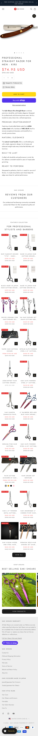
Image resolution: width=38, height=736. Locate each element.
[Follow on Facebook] (3, 714)
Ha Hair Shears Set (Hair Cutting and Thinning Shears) (28, 318)
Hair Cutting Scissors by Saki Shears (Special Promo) (10, 477)
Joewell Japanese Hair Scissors (11, 682)
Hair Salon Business (8, 705)
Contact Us (5, 653)
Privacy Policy (6, 659)
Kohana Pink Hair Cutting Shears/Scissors (9, 445)
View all (19, 555)
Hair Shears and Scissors (9, 698)
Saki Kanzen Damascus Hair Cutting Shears (9, 414)
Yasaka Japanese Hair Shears (10, 685)
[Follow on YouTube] (14, 714)
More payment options (19, 105)
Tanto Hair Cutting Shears (10, 350)
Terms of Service (7, 666)
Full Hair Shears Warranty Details (12, 638)
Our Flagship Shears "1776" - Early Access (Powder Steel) (9, 255)
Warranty (4, 663)
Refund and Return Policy (9, 670)
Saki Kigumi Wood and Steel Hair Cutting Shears (9, 544)
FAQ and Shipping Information (11, 656)
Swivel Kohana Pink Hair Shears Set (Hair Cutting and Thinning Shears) (9, 318)
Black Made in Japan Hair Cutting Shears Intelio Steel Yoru (9, 287)
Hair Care (5, 695)
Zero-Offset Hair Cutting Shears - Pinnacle (10, 382)
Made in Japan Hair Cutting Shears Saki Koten (28, 287)
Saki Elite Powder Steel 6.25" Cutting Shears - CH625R (28, 445)
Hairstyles (5, 701)
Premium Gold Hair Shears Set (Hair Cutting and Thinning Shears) (28, 544)
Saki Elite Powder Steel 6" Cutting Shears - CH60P (28, 382)
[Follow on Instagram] (8, 714)
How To (4, 708)
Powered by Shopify (26, 723)
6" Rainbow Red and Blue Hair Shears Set (28, 414)
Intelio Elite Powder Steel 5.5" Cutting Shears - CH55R (28, 350)
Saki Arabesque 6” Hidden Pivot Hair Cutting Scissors (28, 512)
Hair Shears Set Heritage (28, 477)
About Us (4, 673)
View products (19, 611)
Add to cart (19, 94)
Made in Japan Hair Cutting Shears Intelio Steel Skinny (28, 255)
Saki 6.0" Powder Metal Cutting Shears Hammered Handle (9, 512)
